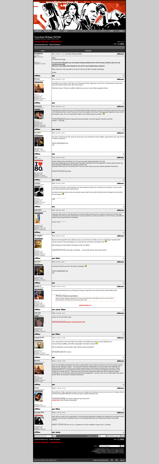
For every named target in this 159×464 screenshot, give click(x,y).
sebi (35, 157)
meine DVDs (56, 400)
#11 (54, 313)
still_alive (37, 313)
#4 (54, 133)
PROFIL (75, 31)
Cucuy (36, 388)
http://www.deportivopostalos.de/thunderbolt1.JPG (68, 322)
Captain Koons (39, 337)
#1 (54, 54)
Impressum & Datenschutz (100, 460)
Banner (122, 460)
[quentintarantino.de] (41, 44)
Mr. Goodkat (38, 235)
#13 (54, 361)
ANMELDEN (38, 31)
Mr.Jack (37, 79)
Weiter (122, 44)
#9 (54, 262)
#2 (54, 79)
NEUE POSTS (56, 31)
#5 (54, 157)
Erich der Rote (39, 412)
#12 (54, 337)
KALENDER (93, 31)
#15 (54, 412)
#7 (54, 210)
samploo (37, 183)
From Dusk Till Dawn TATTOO (47, 37)
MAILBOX (84, 31)
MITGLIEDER (47, 31)
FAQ (112, 460)
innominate (38, 106)
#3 (54, 106)
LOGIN (121, 31)
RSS (116, 460)
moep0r (37, 286)
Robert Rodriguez (54, 44)
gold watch (38, 210)
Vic (35, 132)
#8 (54, 236)
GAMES (103, 31)
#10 (54, 286)
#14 (54, 388)
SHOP (111, 31)
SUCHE (66, 31)
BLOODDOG (38, 53)
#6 (54, 183)
